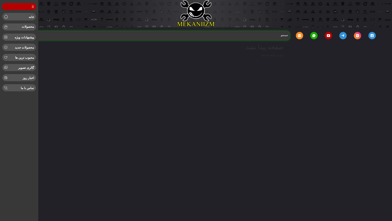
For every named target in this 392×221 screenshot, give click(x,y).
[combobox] (157, 35)
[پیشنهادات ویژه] (6, 37)
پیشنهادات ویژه (24, 37)
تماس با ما (27, 88)
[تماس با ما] (6, 87)
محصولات (28, 26)
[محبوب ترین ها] (6, 57)
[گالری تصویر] (6, 67)
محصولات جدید (24, 47)
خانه (31, 17)
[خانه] (6, 17)
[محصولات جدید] (6, 47)
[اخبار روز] (6, 77)
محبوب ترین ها (24, 57)
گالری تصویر (26, 67)
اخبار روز (28, 77)
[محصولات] (6, 27)
